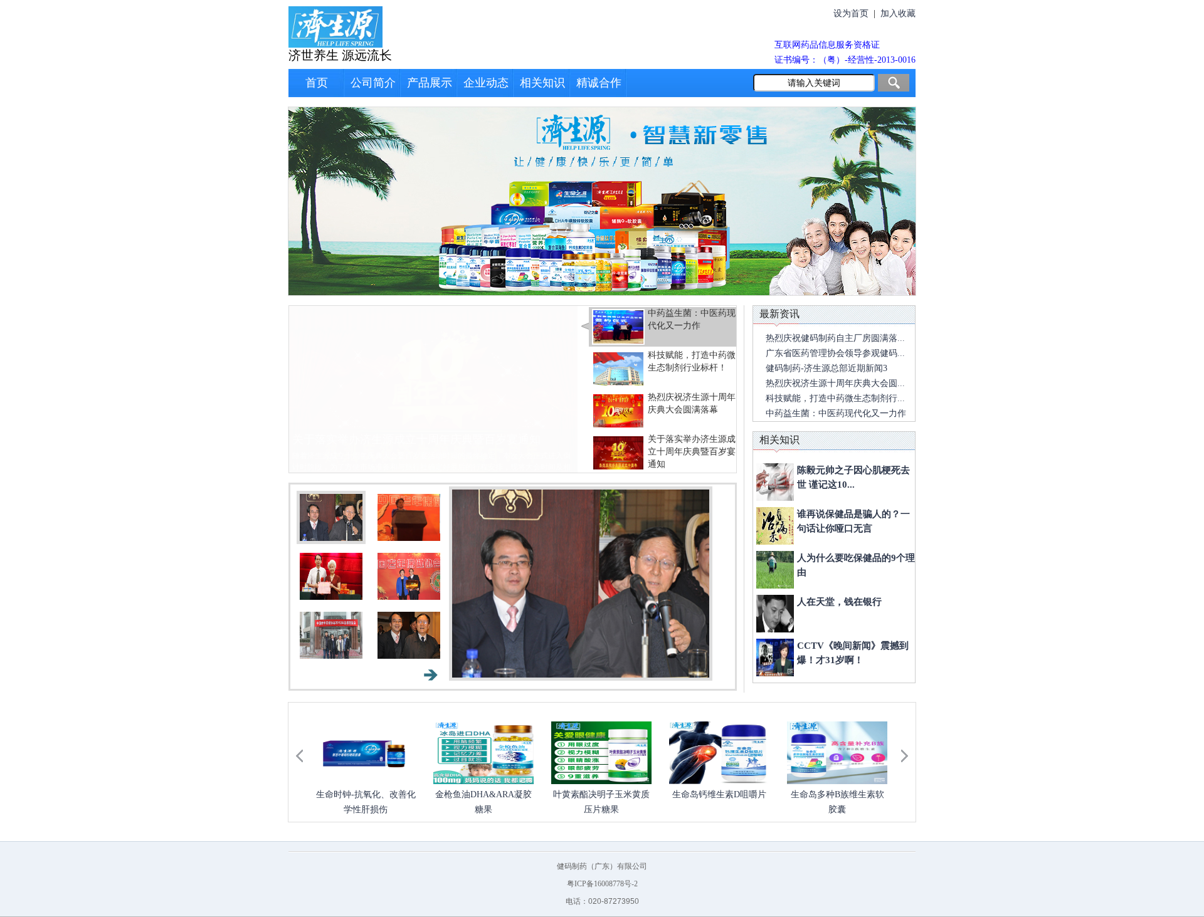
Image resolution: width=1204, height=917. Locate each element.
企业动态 (486, 82)
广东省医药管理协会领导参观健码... (835, 353)
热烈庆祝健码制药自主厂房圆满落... (835, 338)
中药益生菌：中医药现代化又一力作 (382, 439)
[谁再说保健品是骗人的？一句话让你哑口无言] (775, 526)
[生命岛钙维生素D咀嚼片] (719, 752)
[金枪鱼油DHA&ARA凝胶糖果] (483, 752)
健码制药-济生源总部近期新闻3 (826, 368)
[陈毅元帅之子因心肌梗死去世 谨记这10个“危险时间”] (775, 482)
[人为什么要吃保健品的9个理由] (775, 570)
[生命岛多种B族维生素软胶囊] (837, 752)
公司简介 (373, 82)
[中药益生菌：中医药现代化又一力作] (433, 388)
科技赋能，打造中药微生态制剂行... (835, 398)
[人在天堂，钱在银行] (775, 613)
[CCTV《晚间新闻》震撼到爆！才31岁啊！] (775, 657)
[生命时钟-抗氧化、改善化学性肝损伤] (365, 752)
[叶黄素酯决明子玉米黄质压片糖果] (601, 752)
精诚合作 (598, 82)
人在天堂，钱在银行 (839, 602)
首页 (316, 82)
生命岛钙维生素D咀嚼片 (719, 794)
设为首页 (851, 13)
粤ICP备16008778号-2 (602, 883)
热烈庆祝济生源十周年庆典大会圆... (835, 383)
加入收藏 (898, 13)
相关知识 (542, 82)
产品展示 (429, 82)
